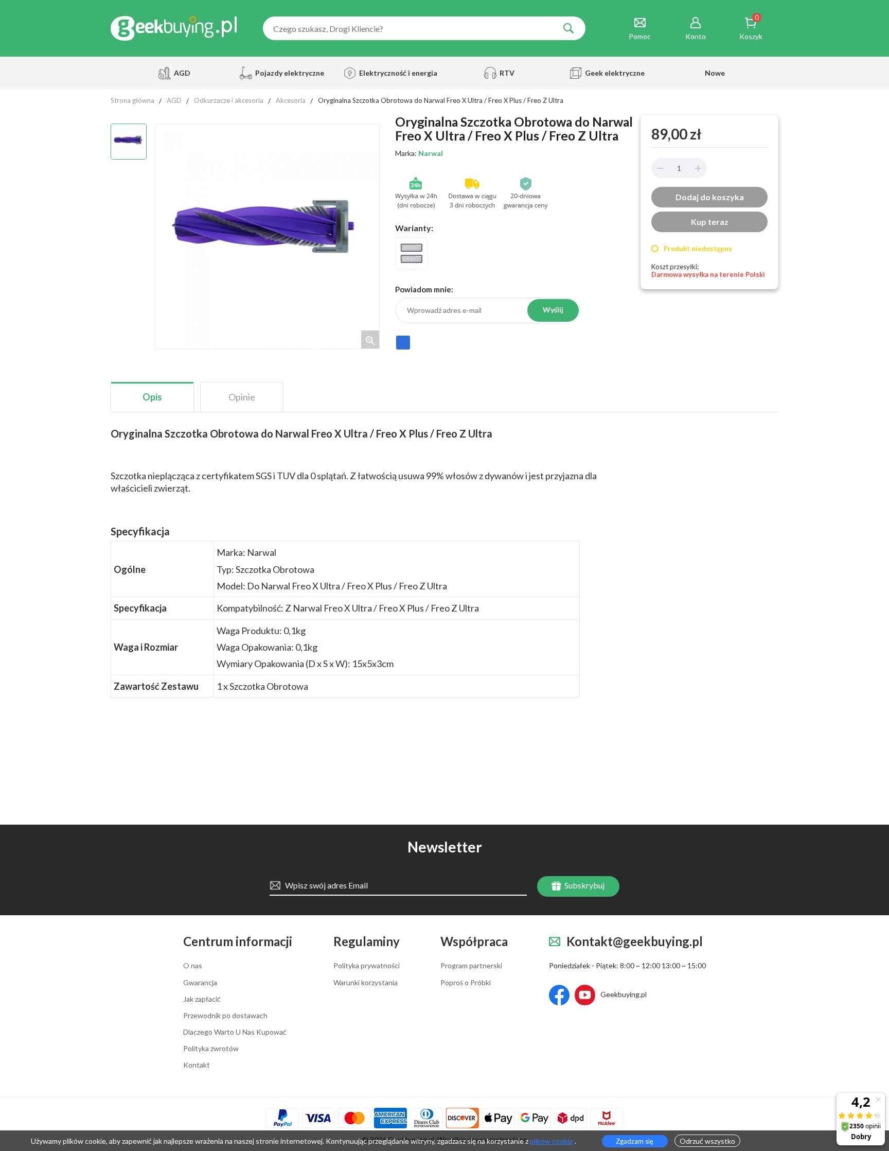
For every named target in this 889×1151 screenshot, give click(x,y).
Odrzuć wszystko (707, 1141)
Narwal (430, 153)
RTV (507, 72)
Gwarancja (200, 983)
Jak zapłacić (202, 999)
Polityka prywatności (366, 966)
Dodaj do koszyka (709, 197)
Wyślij (553, 309)
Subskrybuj (583, 885)
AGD (182, 72)
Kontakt (196, 1065)
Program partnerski (471, 966)
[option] (129, 142)
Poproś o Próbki (465, 983)
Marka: (419, 153)
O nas (192, 966)
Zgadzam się (634, 1141)
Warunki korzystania (365, 983)
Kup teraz (709, 221)
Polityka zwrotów (211, 1048)
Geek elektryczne (615, 72)
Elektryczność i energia (395, 72)
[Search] (568, 28)
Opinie (241, 397)
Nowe (715, 72)
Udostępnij (403, 347)
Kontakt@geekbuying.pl (634, 942)
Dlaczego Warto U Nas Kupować (235, 1032)
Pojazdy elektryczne (288, 72)
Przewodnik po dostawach (225, 1016)
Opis (152, 397)
